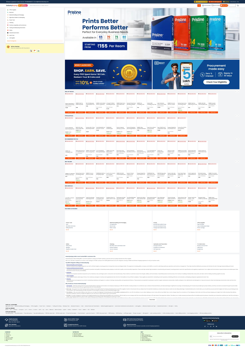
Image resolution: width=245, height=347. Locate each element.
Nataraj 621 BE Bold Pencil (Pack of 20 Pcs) (131, 151)
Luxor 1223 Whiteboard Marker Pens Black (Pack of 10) (151, 152)
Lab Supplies (138, 306)
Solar (82, 306)
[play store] (207, 320)
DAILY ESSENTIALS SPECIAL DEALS (24, 5)
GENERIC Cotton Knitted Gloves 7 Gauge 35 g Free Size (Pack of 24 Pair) (100, 105)
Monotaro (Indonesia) (78, 336)
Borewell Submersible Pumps (160, 224)
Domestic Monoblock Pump (160, 226)
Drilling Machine (69, 227)
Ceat (47, 309)
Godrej (69, 309)
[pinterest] (213, 327)
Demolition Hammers (70, 226)
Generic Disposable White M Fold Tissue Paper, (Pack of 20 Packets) (192, 152)
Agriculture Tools (9, 306)
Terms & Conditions (146, 339)
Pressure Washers (114, 247)
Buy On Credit (216, 5)
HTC (11, 309)
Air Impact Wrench (158, 245)
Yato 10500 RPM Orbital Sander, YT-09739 (131, 198)
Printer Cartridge (201, 227)
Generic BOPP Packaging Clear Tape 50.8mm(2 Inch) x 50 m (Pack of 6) (151, 105)
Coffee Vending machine (168, 313)
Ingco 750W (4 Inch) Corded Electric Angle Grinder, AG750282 (162, 128)
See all (67, 229)
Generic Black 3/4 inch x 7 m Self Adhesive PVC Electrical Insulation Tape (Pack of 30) (80, 152)
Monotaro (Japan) (78, 333)
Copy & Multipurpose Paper (203, 226)
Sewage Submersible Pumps (160, 227)
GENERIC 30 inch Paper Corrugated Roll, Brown (182, 151)
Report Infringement (146, 335)
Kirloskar (15, 309)
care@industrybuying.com (42, 1)
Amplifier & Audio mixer (71, 249)
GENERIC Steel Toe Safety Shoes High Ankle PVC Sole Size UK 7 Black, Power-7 (80, 105)
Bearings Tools (66, 306)
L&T (26, 309)
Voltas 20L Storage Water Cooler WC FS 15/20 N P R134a (171, 198)
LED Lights (171, 306)
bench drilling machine (181, 313)
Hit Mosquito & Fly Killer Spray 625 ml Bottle (121, 198)
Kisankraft (74, 309)
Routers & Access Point (202, 245)
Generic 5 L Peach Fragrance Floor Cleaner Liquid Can (130, 174)
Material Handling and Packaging (118, 222)
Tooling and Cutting (56, 306)
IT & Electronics (201, 244)
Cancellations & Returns (147, 336)
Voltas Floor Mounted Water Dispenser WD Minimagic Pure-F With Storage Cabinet (90, 199)
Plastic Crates (113, 227)
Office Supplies (201, 222)
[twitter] (208, 327)
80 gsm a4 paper (137, 313)
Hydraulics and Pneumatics (160, 244)
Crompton (21, 309)
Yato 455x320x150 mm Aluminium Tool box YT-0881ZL (100, 128)
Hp (43, 309)
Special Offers (9, 339)
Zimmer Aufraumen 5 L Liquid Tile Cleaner (80, 198)
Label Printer (200, 247)
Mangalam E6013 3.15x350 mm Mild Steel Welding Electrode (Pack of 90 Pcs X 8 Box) (202, 199)
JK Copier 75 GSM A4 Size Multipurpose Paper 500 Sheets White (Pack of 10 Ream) (111, 105)
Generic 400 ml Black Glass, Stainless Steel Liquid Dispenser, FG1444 (141, 199)
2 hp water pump (18, 313)
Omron (30, 309)
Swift (40, 309)
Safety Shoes (69, 245)
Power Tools (69, 222)
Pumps (155, 222)
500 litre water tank (60, 313)
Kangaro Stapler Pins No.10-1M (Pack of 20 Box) (172, 128)
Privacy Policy (145, 337)
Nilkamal (51, 309)
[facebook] (205, 327)
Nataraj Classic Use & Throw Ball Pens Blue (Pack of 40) (182, 104)
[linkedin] (216, 327)
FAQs (143, 333)
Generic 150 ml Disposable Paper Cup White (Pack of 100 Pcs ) (141, 152)
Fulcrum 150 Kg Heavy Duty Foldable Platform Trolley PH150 (131, 128)
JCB (88, 309)
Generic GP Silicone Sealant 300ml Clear (202, 151)
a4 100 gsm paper (127, 313)
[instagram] (210, 327)
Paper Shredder (200, 224)
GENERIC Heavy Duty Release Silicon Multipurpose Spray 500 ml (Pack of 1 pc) (110, 152)
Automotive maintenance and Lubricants (124, 306)
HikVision (93, 309)
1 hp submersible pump (38, 313)
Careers (7, 336)
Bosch (7, 309)
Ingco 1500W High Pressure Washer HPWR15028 (161, 198)
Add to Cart (70, 112)
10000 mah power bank (101, 313)
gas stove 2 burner (90, 313)
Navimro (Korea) (77, 335)
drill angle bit (145, 313)
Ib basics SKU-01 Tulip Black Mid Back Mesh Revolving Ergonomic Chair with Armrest (90, 129)
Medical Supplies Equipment (107, 306)
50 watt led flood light (71, 313)
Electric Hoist (112, 226)
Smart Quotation (207, 5)
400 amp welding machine (206, 313)
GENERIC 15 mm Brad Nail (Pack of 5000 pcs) (213, 174)
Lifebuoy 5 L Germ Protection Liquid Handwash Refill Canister (171, 152)
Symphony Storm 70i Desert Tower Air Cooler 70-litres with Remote (110, 198)
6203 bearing (119, 313)
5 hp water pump (28, 313)
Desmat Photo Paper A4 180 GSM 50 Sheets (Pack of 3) (151, 198)
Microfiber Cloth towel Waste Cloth (117, 245)
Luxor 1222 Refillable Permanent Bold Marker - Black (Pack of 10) (100, 152)
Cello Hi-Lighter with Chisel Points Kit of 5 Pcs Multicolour (192, 174)
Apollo (64, 309)
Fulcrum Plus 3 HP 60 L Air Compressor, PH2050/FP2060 (182, 128)
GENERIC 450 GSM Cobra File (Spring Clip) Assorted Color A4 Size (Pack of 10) (202, 105)
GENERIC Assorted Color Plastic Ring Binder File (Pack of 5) (213, 104)
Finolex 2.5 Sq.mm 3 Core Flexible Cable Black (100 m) (100, 198)
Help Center (225, 5)
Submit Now (235, 336)
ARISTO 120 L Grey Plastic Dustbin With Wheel (79, 128)
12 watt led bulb (81, 313)
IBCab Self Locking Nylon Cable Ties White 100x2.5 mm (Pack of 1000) (121, 152)
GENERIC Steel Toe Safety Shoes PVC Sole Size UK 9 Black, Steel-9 (192, 104)
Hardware (48, 306)
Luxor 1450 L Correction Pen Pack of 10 (69, 198)
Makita (84, 309)
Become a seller (9, 337)
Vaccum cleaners (114, 249)
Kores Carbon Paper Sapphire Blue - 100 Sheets (182, 174)
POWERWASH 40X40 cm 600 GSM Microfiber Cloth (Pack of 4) (100, 174)
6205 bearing (111, 313)
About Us (8, 333)
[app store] (214, 320)
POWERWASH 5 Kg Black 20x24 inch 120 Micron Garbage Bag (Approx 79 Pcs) (151, 175)
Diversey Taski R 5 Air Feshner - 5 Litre (192, 198)
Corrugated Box (113, 224)
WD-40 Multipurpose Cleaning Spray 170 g (90, 104)
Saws (67, 224)
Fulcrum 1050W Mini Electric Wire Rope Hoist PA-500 (69, 129)
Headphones (200, 249)
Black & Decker (58, 309)
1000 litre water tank (49, 313)
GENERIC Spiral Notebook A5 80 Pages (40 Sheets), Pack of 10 (213, 198)
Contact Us (8, 335)
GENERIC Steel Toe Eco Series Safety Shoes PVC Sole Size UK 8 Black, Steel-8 (121, 105)
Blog (7, 340)
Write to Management (147, 340)
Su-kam (35, 309)
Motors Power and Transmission (92, 306)
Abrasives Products (75, 306)
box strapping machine (192, 313)
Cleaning (112, 244)
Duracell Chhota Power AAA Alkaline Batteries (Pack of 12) (131, 104)
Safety (67, 244)
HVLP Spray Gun (157, 249)
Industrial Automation (162, 306)
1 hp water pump (9, 313)
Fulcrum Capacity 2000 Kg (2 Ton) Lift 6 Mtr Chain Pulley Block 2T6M (121, 129)
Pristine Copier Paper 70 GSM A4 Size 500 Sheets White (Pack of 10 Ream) (70, 104)
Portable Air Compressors (159, 247)
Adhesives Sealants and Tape (149, 306)
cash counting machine (155, 313)
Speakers (68, 247)
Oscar (79, 309)
